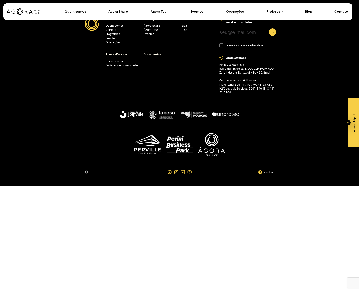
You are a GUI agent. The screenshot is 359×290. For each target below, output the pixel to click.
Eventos (196, 11)
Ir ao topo (269, 172)
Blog (308, 11)
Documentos (114, 61)
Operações (235, 11)
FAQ (184, 30)
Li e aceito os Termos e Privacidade (244, 45)
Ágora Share (118, 11)
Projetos (274, 11)
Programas (113, 34)
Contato (341, 11)
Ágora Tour (159, 11)
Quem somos (75, 11)
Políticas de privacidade (122, 65)
